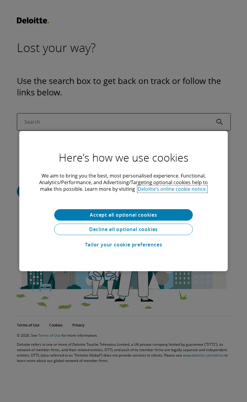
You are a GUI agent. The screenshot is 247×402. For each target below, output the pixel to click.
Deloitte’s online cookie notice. (172, 189)
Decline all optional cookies (123, 229)
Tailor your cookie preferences (123, 244)
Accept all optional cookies (123, 215)
